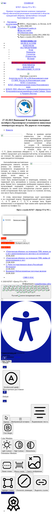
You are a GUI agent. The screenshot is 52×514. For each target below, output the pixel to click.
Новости (9, 130)
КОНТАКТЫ (28, 45)
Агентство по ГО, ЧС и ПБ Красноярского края (28, 78)
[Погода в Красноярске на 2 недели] (19, 220)
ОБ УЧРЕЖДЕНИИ (28, 48)
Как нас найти (25, 30)
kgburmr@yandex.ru (28, 28)
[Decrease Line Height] (5, 401)
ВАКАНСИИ (28, 67)
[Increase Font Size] (5, 358)
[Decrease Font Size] (5, 367)
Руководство (31, 56)
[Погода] (7, 220)
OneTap (17, 357)
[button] (2, 300)
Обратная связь (26, 33)
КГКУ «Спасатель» (28, 83)
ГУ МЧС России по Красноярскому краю (28, 80)
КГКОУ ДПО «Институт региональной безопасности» (28, 89)
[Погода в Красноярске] (14, 218)
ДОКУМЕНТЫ (28, 65)
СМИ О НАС (28, 277)
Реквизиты (30, 52)
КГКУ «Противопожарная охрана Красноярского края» (28, 86)
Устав (31, 50)
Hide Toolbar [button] (6, 361)
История (30, 59)
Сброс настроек (7, 493)
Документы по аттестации (12, 23)
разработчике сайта (43, 284)
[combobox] (26, 292)
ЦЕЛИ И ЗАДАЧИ (28, 43)
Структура (30, 54)
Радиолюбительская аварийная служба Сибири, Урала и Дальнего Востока (28, 92)
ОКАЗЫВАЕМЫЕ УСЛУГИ (28, 69)
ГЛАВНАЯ (28, 3)
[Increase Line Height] (5, 392)
